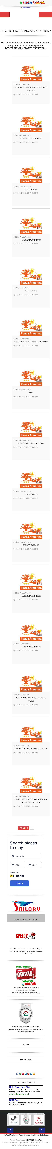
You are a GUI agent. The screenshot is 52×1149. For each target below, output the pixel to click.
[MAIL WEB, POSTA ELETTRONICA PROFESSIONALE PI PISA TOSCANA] (31, 1120)
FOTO (32, 45)
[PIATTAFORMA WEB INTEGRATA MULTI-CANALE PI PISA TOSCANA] (19, 1120)
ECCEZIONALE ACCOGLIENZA (31, 443)
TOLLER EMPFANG (31, 545)
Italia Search (44, 1135)
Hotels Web (35, 1135)
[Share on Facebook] (17, 1074)
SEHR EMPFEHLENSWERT (31, 138)
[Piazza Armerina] (26, 7)
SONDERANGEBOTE (11, 42)
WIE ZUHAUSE (31, 189)
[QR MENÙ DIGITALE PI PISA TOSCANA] (44, 1120)
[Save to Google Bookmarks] (20, 1074)
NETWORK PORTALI (34, 1140)
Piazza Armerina (24, 1135)
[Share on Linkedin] (26, 1074)
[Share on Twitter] (31, 1074)
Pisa (11, 1135)
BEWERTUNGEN (32, 42)
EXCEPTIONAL (31, 494)
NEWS (39, 45)
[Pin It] (28, 1074)
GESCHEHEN (20, 45)
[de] (37, 2)
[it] (22, 2)
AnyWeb (6, 1135)
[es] (42, 2)
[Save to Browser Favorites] (34, 1074)
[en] (27, 2)
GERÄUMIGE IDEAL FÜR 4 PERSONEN (31, 342)
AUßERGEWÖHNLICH (31, 240)
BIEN (31, 393)
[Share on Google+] (23, 1074)
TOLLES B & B (31, 291)
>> (32, 828)
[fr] (32, 2)
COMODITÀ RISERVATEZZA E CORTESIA (31, 748)
